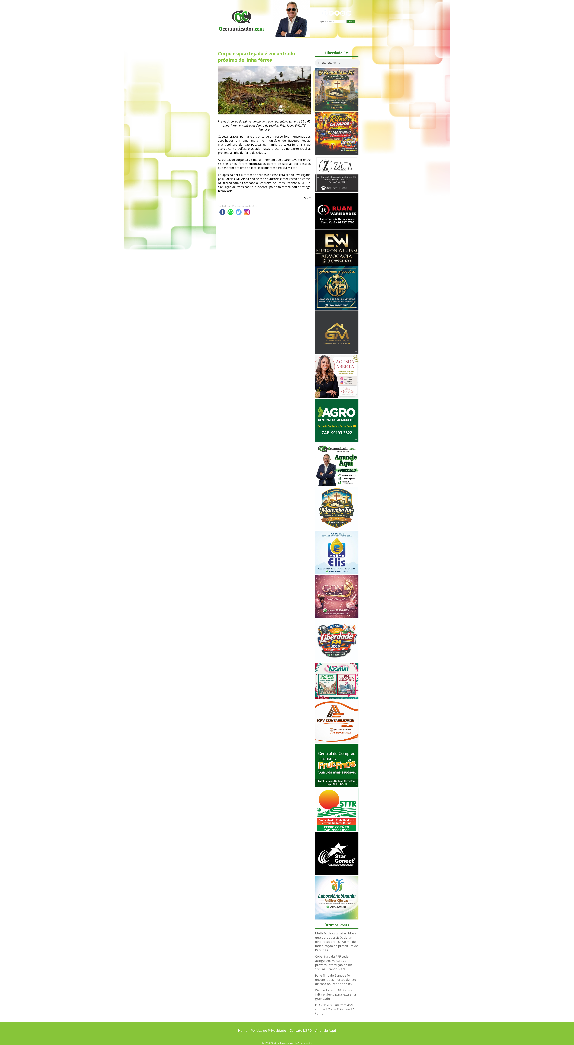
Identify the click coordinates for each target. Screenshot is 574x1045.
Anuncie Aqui (325, 1030)
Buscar (351, 21)
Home (242, 1030)
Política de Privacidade (268, 1030)
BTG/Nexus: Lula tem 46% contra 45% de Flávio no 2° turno (334, 1009)
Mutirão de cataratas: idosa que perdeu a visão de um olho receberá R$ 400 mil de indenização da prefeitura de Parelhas (336, 941)
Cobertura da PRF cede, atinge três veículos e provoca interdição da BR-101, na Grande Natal (334, 962)
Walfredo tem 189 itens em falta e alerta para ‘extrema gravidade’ (335, 994)
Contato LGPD (301, 1030)
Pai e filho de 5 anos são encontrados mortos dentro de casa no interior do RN (335, 979)
